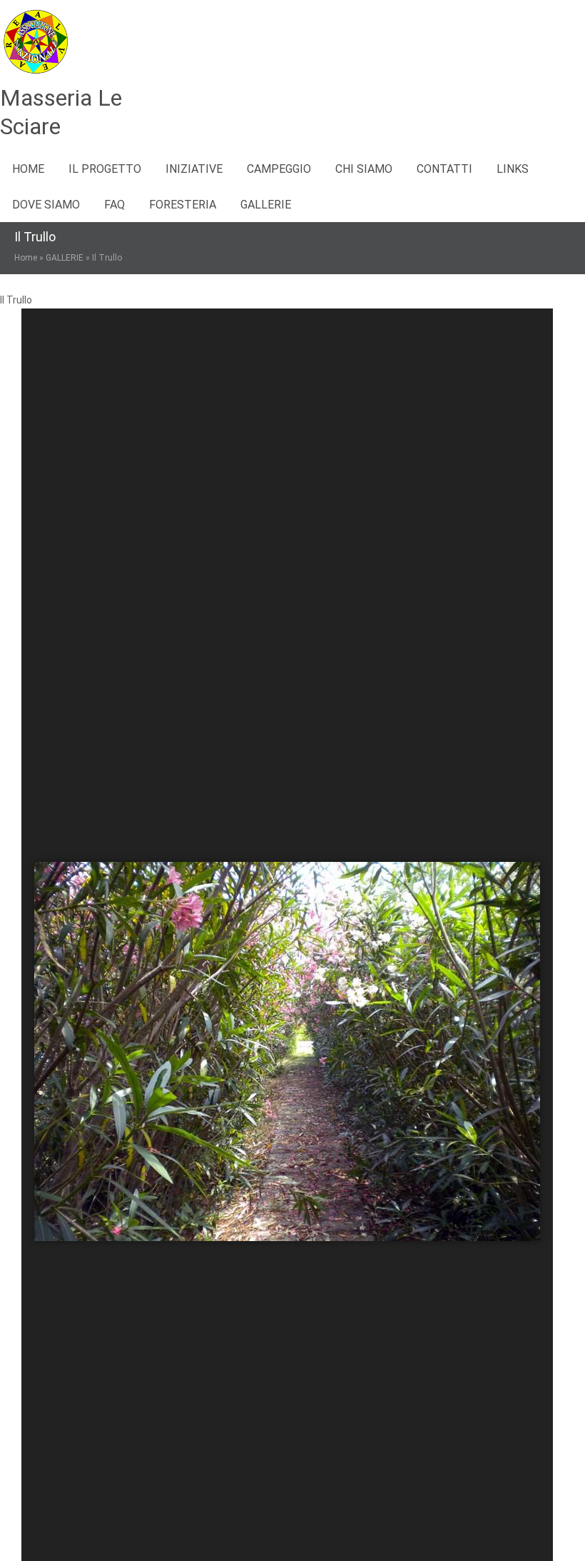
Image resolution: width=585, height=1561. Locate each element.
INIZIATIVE (194, 169)
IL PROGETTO (104, 169)
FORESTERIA (182, 204)
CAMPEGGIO (279, 169)
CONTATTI (444, 169)
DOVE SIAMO (46, 204)
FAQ (114, 204)
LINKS (513, 169)
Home (28, 169)
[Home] (35, 74)
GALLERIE (265, 204)
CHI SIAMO (363, 169)
